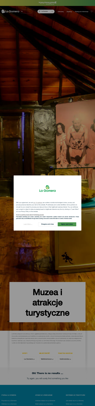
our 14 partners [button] (37, 202)
